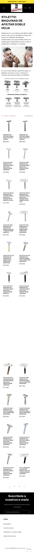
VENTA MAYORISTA (9, 536)
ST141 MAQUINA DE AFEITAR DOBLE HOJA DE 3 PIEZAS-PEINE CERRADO (24, 470)
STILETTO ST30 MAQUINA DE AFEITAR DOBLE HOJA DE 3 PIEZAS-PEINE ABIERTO (24, 322)
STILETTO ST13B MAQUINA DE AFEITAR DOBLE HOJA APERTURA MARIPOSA (24, 258)
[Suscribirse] (28, 512)
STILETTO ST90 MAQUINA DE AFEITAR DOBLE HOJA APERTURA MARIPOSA (8, 411)
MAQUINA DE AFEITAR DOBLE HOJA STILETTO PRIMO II (24, 137)
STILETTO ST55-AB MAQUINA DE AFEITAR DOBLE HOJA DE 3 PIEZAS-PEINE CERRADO (8, 381)
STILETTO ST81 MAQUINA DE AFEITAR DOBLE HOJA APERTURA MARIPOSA (24, 380)
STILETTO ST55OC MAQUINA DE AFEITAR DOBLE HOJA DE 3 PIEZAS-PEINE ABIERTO (25, 352)
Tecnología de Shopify (23, 548)
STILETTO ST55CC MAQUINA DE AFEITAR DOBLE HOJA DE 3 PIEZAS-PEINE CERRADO (9, 352)
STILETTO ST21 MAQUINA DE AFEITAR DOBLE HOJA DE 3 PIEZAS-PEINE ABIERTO (8, 289)
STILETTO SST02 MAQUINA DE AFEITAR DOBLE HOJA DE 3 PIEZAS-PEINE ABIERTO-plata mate (24, 197)
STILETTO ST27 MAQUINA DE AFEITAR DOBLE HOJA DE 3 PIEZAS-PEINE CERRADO (8, 322)
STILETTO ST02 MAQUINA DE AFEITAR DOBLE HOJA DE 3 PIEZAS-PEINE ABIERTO (24, 166)
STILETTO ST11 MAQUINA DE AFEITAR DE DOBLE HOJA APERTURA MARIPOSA (24, 228)
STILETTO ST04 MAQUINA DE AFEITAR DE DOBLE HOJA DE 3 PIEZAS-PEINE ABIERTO (8, 228)
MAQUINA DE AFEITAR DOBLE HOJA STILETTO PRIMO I (8, 137)
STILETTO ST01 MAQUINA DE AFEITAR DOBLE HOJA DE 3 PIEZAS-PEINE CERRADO (8, 166)
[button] (4, 8)
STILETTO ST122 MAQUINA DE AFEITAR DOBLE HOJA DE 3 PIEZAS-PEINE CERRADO (8, 471)
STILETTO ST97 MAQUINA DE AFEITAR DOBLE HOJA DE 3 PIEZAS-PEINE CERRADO (8, 441)
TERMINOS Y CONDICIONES (12, 532)
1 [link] (9, 486)
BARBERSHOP (13, 548)
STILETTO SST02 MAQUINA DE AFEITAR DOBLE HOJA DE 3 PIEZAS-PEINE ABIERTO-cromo (8, 196)
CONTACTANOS (8, 528)
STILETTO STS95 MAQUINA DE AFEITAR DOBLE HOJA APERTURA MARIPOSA (24, 411)
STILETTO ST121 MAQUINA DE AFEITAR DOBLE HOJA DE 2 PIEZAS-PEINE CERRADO (24, 441)
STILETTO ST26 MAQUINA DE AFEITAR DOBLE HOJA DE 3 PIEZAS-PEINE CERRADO (24, 289)
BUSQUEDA (7, 524)
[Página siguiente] (24, 486)
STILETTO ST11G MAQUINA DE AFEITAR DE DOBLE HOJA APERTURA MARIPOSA (8, 259)
